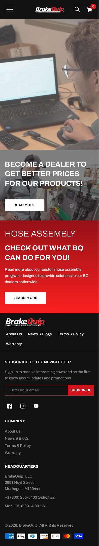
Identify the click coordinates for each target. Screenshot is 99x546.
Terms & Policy (71, 334)
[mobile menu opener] (9, 9)
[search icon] (77, 9)
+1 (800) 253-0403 (21, 497)
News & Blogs (40, 334)
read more (24, 205)
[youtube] (36, 406)
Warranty (14, 344)
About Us (14, 334)
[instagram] (23, 406)
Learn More (25, 298)
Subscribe (81, 390)
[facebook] (9, 406)
